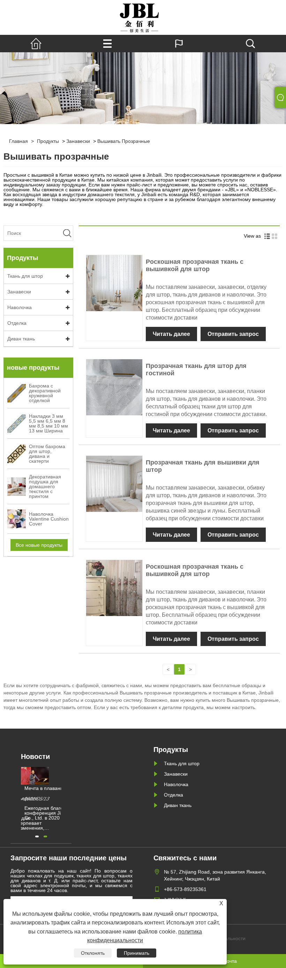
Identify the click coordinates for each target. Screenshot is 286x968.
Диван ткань (21, 338)
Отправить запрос (233, 334)
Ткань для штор (25, 276)
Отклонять (93, 953)
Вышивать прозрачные (123, 141)
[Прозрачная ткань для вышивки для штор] (114, 510)
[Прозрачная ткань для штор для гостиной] (114, 413)
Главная (18, 141)
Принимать (136, 953)
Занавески (78, 141)
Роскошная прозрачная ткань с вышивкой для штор (194, 265)
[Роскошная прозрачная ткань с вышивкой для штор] (114, 309)
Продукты (48, 141)
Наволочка (19, 307)
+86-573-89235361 (185, 889)
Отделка (17, 323)
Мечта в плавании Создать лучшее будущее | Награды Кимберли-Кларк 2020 (55, 788)
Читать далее (171, 334)
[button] (37, 836)
